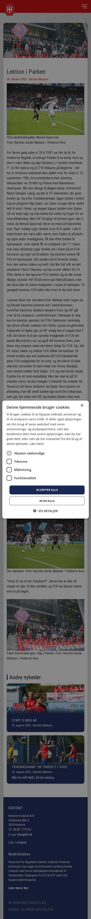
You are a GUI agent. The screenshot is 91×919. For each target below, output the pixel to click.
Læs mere (37, 444)
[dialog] (45, 460)
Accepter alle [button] (47, 490)
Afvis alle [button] (47, 501)
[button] (45, 510)
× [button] (81, 405)
